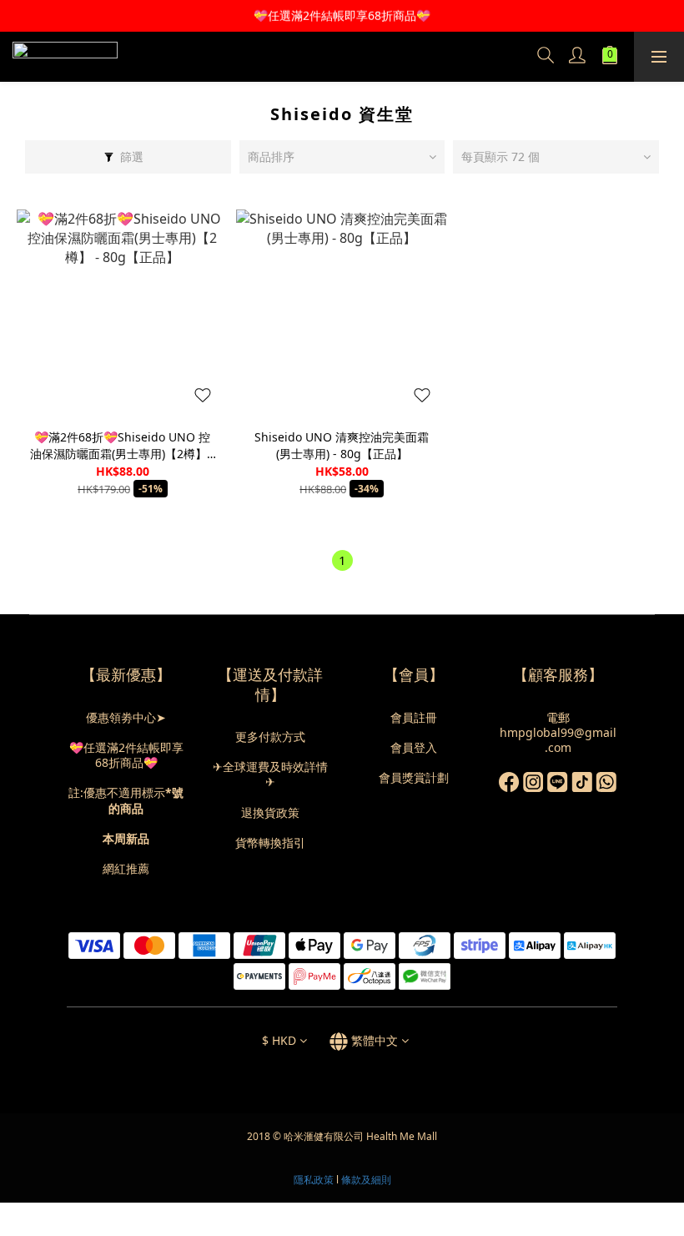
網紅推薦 (126, 868)
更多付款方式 (270, 736)
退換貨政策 (270, 812)
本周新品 (126, 838)
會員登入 (413, 747)
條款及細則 (366, 1180)
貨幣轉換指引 (270, 842)
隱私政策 (314, 1180)
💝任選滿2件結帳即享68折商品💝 (126, 754)
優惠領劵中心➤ (126, 717)
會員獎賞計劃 (414, 777)
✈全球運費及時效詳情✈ (270, 774)
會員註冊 (413, 717)
